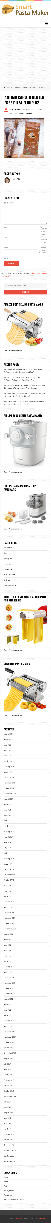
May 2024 (7, 848)
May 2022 (7, 950)
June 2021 (7, 1010)
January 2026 (8, 772)
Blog (5, 553)
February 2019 (9, 1080)
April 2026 (7, 756)
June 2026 (7, 745)
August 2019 (8, 1058)
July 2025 (7, 804)
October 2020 (9, 1042)
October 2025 (9, 788)
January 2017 (8, 1140)
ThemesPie (17, 1218)
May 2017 (7, 1123)
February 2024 (9, 858)
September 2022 (10, 929)
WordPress (42, 1218)
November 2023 (10, 875)
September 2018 (10, 1096)
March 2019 (8, 1075)
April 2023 (7, 891)
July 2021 (7, 1004)
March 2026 (8, 761)
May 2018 (7, 1107)
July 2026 (7, 739)
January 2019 (8, 1086)
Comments (9, 203)
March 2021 (8, 1015)
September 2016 (10, 1161)
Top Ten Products (10, 585)
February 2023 (9, 902)
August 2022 (8, 934)
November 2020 (10, 1037)
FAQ (5, 1186)
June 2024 (7, 842)
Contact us (8, 1195)
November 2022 (10, 918)
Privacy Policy (9, 1191)
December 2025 (9, 777)
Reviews (7, 580)
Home (8, 88)
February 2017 (9, 1134)
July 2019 (7, 1064)
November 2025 (10, 783)
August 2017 (8, 1113)
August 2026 (8, 734)
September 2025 (10, 794)
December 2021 (9, 977)
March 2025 (8, 826)
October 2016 (9, 1156)
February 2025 (9, 831)
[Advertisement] (25, 54)
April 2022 (7, 956)
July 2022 (7, 940)
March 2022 (8, 961)
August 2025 (8, 799)
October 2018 (9, 1091)
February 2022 (9, 967)
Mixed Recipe (8, 564)
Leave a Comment (25, 113)
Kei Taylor (16, 109)
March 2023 (8, 896)
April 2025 (7, 821)
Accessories (8, 548)
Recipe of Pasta (9, 575)
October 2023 (9, 880)
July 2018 (7, 1102)
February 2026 (9, 767)
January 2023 (8, 907)
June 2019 (7, 1069)
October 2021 (9, 988)
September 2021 (10, 994)
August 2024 (8, 837)
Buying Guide (8, 558)
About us (7, 1182)
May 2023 (7, 885)
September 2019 (10, 1053)
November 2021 (10, 983)
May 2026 (7, 750)
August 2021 (8, 999)
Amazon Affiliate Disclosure (14, 1199)
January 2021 (8, 1026)
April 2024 (7, 853)
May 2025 (7, 815)
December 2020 (9, 1031)
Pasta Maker (8, 569)
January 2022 (8, 972)
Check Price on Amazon (13, 350)
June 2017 (7, 1118)
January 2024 (8, 864)
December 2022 (9, 913)
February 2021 (9, 1021)
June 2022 (7, 945)
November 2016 (10, 1150)
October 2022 (9, 923)
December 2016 (9, 1145)
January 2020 (8, 1048)
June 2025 (7, 810)
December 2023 (9, 869)
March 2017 (8, 1129)
